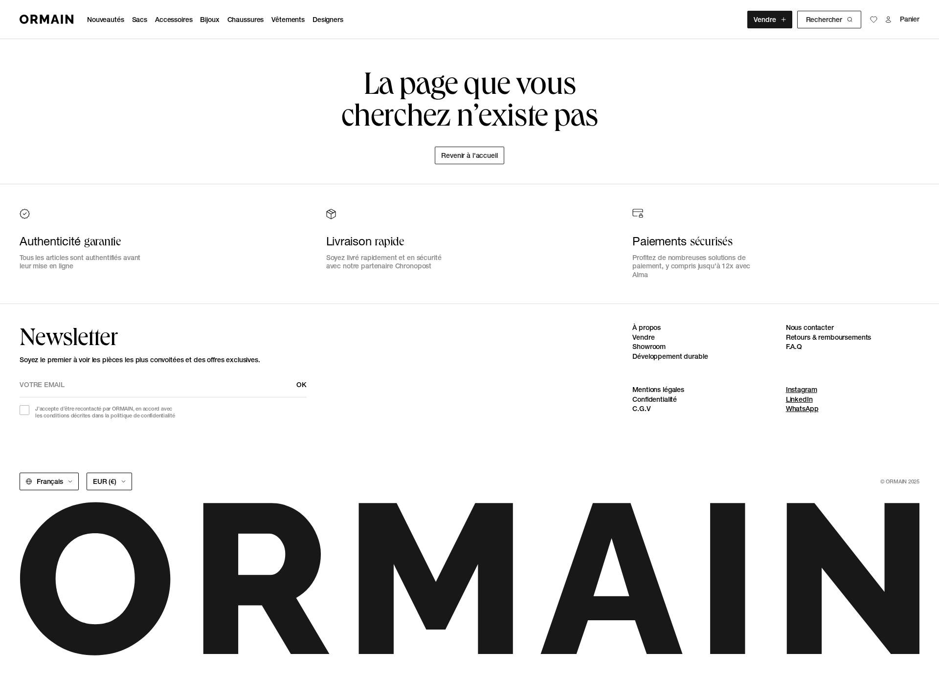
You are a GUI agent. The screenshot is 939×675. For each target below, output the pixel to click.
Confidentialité (654, 399)
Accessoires (173, 19)
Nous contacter (810, 327)
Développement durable (670, 356)
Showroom (649, 346)
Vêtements (288, 19)
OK (301, 384)
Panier (909, 19)
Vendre (765, 19)
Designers (328, 19)
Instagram (801, 389)
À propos (646, 327)
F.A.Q (794, 346)
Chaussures (245, 19)
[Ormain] (46, 19)
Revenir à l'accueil (469, 155)
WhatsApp (802, 408)
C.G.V (641, 408)
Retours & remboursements (829, 337)
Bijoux (209, 19)
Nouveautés (105, 19)
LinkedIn (799, 399)
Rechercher (824, 19)
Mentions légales (658, 389)
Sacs (139, 19)
